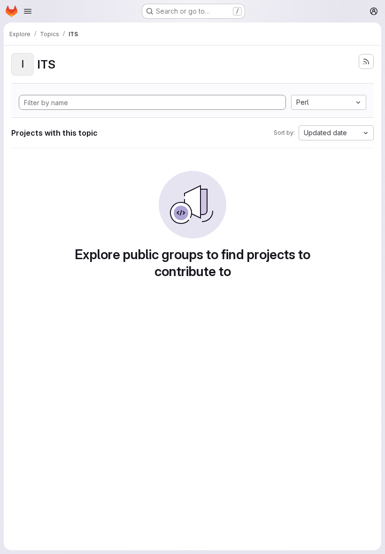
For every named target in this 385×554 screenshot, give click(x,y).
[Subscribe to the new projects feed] (366, 61)
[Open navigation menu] (27, 11)
